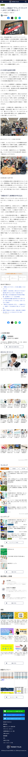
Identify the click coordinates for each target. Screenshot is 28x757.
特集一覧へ (14, 572)
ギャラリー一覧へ (14, 697)
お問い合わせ (6, 733)
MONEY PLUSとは (7, 722)
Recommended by (21, 460)
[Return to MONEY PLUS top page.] (14, 1)
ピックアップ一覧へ (14, 542)
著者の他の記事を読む (14, 346)
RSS (4, 738)
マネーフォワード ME (8, 742)
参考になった (14, 278)
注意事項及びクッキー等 (8, 731)
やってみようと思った (5, 278)
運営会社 (5, 724)
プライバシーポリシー (8, 729)
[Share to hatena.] (19, 18)
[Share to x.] (12, 18)
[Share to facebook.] (8, 18)
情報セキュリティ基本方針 (9, 726)
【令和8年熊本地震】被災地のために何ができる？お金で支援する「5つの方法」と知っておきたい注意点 (14, 300)
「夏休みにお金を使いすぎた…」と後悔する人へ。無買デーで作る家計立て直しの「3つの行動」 (14, 306)
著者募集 (5, 735)
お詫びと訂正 (6, 740)
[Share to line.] (16, 18)
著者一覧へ (14, 603)
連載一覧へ (14, 663)
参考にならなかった (22, 278)
